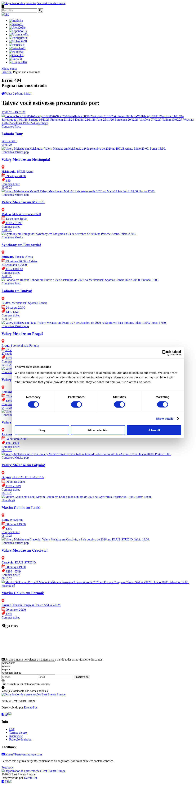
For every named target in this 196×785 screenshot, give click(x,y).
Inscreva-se (81, 676)
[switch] (76, 404)
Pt (25, 38)
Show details (164, 418)
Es (25, 31)
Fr (23, 44)
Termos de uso (18, 732)
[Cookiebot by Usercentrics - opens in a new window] (164, 353)
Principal (7, 72)
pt (8, 14)
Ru (21, 24)
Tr (20, 58)
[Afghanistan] (28, 663)
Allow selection (98, 430)
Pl (23, 51)
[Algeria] (28, 669)
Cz (22, 55)
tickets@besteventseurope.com (23, 754)
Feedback (7, 767)
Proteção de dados (20, 739)
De (23, 27)
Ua (27, 34)
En (21, 20)
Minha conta (9, 68)
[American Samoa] (28, 673)
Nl (25, 41)
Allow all (154, 430)
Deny (42, 430)
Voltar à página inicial (18, 93)
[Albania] (28, 666)
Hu (25, 62)
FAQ (12, 729)
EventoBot (30, 707)
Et (24, 48)
